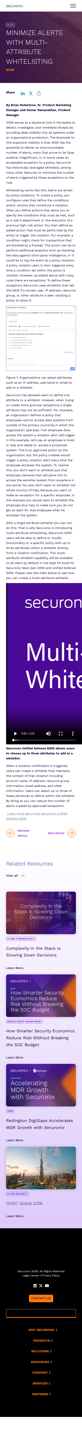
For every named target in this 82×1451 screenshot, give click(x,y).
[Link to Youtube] (47, 1285)
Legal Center (31, 1275)
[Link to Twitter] (41, 1285)
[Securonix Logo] (14, 5)
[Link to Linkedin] (35, 1285)
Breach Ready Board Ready (24, 1021)
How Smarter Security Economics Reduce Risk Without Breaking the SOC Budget (40, 1037)
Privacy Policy (50, 1275)
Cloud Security (17, 1193)
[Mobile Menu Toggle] (73, 6)
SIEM (10, 1111)
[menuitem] (42, 1329)
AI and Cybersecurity (21, 938)
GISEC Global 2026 (24, 1203)
